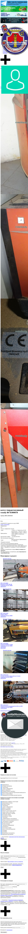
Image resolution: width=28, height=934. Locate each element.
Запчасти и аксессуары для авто (9, 810)
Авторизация (9, 929)
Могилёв (12, 746)
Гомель (7, 746)
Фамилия (3, 885)
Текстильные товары (6, 827)
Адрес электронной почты (6, 855)
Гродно (9, 746)
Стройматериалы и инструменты (9, 818)
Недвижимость (5, 784)
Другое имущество (6, 789)
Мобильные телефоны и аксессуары (10, 801)
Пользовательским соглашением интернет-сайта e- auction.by (12, 900)
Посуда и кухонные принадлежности (10, 819)
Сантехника (4, 817)
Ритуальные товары (6, 814)
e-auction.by (13, 742)
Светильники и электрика (8, 821)
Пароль (2, 857)
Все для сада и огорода (7, 822)
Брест (1, 746)
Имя (18, 885)
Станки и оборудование (7, 788)
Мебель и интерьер (6, 808)
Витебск (4, 746)
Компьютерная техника (7, 802)
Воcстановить (4, 932)
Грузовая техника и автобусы (8, 791)
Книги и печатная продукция (8, 829)
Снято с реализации (5, 524)
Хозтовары (4, 831)
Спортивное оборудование (8, 825)
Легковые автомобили (7, 786)
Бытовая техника (6, 804)
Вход (2, 867)
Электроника (5, 805)
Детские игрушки (6, 823)
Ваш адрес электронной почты (7, 884)
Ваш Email (3, 778)
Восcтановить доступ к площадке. (15, 861)
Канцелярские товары (7, 816)
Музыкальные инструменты (8, 833)
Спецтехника (5, 787)
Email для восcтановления (6, 927)
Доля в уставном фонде (7, 793)
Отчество (15, 886)
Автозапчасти (5, 826)
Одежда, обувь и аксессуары (8, 812)
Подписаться (3, 839)
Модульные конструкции (7, 834)
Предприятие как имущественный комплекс (12, 795)
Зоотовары (4, 830)
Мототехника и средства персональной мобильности (14, 792)
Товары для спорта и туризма (8, 813)
